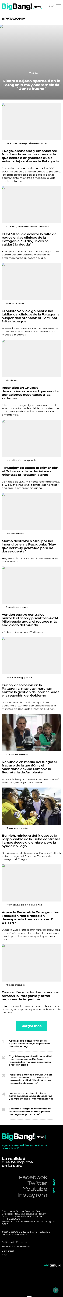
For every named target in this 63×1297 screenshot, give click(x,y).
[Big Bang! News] (22, 6)
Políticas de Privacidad (15, 1242)
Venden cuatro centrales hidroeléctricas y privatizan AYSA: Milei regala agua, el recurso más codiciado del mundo (30, 620)
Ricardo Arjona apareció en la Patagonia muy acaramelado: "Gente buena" (31, 84)
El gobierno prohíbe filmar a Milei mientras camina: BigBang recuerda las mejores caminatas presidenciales (30, 1060)
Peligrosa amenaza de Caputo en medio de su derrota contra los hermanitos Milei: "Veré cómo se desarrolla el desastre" (30, 1079)
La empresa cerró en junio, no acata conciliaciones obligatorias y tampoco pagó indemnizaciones (31, 1096)
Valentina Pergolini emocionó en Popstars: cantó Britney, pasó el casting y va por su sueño (30, 1111)
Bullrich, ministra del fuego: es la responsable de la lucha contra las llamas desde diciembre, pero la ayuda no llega (31, 841)
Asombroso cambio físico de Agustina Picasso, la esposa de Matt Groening (29, 1043)
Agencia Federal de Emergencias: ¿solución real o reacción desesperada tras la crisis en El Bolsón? (30, 917)
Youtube (35, 1189)
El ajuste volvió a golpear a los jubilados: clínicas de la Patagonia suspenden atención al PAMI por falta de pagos (30, 316)
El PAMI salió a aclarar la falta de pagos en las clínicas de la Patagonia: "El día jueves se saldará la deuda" (29, 239)
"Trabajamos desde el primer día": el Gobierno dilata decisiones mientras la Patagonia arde (30, 471)
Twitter (37, 1183)
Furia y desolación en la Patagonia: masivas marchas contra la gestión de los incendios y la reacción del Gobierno (30, 690)
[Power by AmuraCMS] (52, 1265)
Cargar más (32, 1026)
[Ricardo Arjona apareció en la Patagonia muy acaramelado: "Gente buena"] (31, 62)
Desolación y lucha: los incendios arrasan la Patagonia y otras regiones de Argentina (30, 995)
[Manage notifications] (55, 1290)
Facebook (33, 1177)
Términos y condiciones (16, 1246)
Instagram (32, 1195)
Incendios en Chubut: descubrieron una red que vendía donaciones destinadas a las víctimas (30, 393)
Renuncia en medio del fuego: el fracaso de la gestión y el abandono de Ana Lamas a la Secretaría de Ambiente (29, 767)
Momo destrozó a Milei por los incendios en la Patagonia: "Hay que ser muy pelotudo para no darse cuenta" (29, 546)
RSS (4, 1255)
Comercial (8, 1251)
